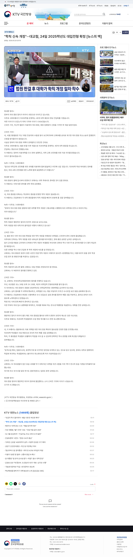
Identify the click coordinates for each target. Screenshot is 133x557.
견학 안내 (9, 529)
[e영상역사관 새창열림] (9, 5)
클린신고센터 (120, 542)
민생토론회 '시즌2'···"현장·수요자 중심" (18, 438)
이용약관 (119, 544)
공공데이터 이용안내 (37, 529)
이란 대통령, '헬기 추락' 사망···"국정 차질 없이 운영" (23, 430)
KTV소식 (99, 6)
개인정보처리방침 (122, 537)
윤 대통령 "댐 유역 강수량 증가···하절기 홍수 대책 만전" (24, 459)
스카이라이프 (115, 14)
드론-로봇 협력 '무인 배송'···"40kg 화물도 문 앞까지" (114, 156)
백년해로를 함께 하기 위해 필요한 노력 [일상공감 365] (24, 471)
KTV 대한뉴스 (9, 32)
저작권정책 (120, 539)
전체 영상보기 (90, 101)
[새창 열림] (113, 32)
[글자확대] (117, 32)
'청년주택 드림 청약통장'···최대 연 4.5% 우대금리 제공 (24, 450)
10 (18, 101)
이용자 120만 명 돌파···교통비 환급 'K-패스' (20, 454)
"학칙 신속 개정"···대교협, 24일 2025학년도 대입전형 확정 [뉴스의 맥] (30, 422)
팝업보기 (81, 101)
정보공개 (112, 6)
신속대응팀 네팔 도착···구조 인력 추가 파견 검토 (114, 147)
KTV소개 (92, 6)
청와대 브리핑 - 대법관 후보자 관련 (112, 150)
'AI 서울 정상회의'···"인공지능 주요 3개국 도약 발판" (23, 434)
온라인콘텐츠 (85, 23)
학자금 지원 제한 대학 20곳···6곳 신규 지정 (113, 128)
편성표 (106, 6)
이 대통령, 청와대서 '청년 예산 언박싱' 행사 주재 (114, 172)
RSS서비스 (120, 549)
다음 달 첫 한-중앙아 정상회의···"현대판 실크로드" (114, 163)
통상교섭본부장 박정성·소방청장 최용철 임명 (113, 136)
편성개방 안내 (52, 529)
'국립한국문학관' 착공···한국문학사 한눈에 (19, 467)
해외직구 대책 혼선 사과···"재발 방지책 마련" (20, 426)
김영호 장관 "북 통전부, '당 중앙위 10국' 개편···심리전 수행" (26, 463)
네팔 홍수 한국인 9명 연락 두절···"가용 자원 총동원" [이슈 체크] (114, 175)
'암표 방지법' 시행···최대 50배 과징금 (113, 160)
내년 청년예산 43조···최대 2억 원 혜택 (113, 169)
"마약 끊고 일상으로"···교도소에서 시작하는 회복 (113, 125)
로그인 (119, 6)
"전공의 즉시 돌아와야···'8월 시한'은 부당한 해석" (22, 418)
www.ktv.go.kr (45, 397)
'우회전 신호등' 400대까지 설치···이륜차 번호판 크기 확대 (25, 442)
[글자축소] (120, 32)
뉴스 (46, 23)
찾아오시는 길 (64, 529)
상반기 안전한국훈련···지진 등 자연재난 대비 (20, 446)
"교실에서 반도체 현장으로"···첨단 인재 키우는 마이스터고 (113, 132)
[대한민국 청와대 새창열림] (24, 5)
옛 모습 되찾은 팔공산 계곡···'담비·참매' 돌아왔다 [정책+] (114, 166)
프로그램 (64, 23)
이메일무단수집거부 (122, 547)
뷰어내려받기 (120, 551)
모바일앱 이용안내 (21, 529)
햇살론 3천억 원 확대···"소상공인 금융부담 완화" (114, 153)
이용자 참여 (107, 23)
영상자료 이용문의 (54, 549)
